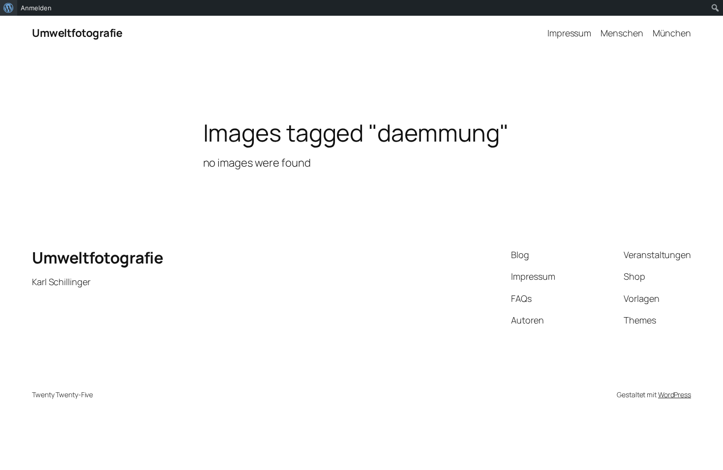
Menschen (622, 33)
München (672, 33)
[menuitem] (8, 8)
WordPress (674, 394)
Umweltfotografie (77, 33)
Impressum (569, 33)
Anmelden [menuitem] (36, 8)
